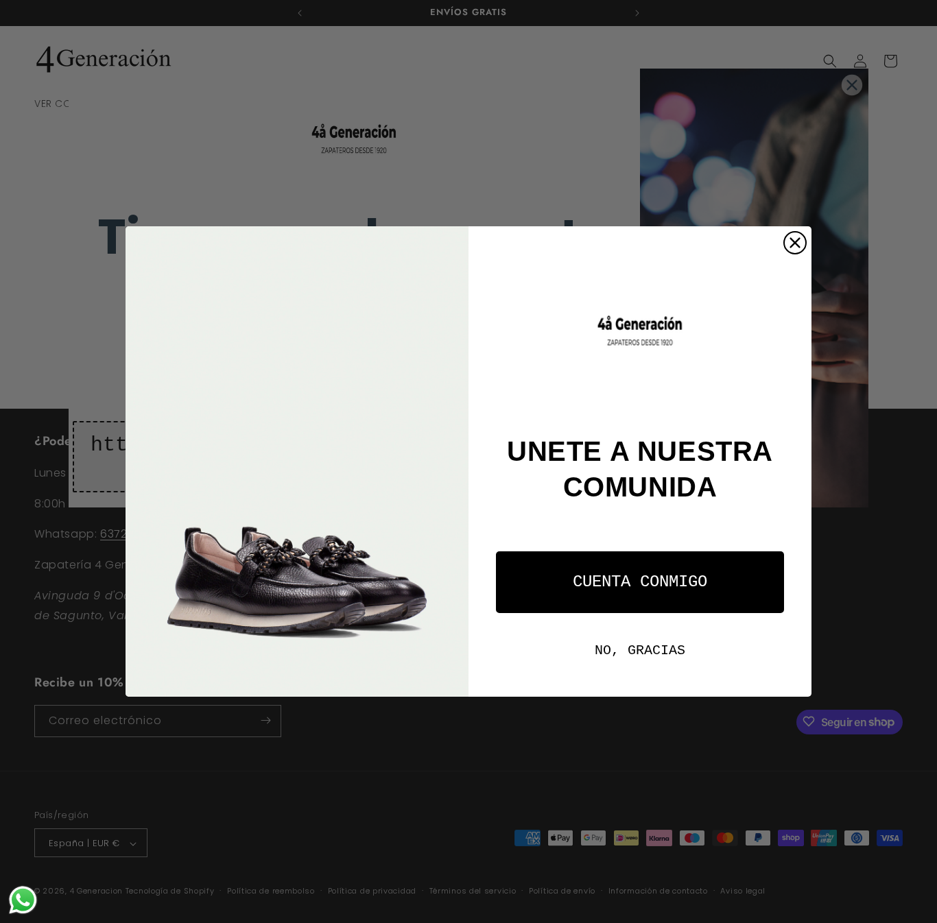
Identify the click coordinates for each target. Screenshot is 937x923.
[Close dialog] (795, 243)
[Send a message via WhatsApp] (23, 900)
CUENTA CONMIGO (640, 582)
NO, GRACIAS (640, 650)
